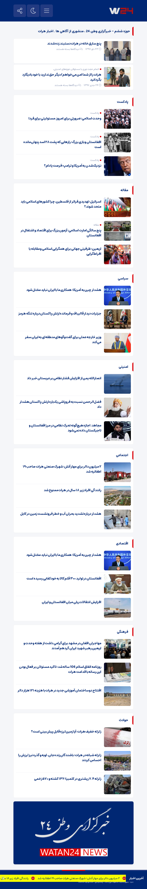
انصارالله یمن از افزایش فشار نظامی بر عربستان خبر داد (64, 378)
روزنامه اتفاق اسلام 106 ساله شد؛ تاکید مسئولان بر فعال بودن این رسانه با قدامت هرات (60, 669)
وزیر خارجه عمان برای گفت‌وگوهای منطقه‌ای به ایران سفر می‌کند (63, 340)
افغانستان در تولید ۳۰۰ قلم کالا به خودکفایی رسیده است (64, 578)
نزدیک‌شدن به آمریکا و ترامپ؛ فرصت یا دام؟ (72, 165)
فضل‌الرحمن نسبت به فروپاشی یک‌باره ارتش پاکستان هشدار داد (60, 404)
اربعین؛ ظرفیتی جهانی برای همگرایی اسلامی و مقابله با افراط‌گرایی (65, 251)
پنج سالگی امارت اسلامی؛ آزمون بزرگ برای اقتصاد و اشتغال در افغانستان (61, 233)
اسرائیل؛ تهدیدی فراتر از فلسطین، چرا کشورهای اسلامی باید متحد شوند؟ (61, 204)
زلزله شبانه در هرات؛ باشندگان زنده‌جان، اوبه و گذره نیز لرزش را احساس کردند (59, 758)
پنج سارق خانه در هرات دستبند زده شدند (74, 43)
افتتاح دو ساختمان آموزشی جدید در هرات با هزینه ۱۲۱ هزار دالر (59, 690)
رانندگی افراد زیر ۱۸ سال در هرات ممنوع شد (72, 490)
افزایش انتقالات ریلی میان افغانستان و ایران (71, 602)
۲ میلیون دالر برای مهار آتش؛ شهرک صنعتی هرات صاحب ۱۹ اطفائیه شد (88, 878)
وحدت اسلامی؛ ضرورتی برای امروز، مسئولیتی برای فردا (65, 118)
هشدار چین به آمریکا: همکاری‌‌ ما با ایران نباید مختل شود (63, 290)
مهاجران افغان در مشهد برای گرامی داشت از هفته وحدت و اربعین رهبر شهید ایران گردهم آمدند (62, 646)
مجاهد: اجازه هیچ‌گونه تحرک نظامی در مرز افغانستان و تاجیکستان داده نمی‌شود (65, 428)
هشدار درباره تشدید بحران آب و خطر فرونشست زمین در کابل (60, 513)
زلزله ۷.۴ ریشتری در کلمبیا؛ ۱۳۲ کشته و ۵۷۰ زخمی (67, 778)
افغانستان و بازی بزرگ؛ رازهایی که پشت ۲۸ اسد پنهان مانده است (62, 145)
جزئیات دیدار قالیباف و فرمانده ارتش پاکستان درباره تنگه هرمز (59, 313)
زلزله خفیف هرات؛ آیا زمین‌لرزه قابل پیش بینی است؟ (66, 731)
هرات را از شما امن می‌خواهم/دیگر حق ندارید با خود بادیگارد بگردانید (61, 77)
